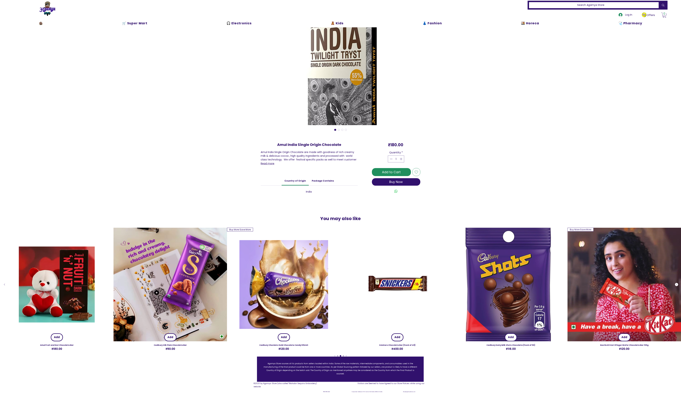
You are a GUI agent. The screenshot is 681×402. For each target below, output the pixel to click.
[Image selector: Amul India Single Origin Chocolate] (335, 130)
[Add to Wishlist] (416, 172)
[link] (295, 180)
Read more (267, 163)
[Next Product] (676, 284)
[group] (340, 289)
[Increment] (401, 159)
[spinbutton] (396, 159)
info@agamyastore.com (409, 391)
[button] (664, 15)
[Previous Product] (4, 284)
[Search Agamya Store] (662, 5)
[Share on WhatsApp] (396, 191)
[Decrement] (390, 159)
